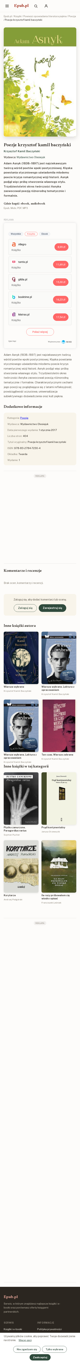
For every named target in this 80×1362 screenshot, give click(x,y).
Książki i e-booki (13, 1329)
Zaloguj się (25, 607)
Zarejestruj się (52, 607)
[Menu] (7, 6)
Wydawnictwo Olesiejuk (31, 157)
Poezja (72, 16)
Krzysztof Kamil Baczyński (22, 151)
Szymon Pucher (12, 835)
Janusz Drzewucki (50, 831)
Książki (18, 16)
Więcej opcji (25, 1340)
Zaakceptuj (40, 1357)
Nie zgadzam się (27, 1349)
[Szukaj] (35, 6)
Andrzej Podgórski (13, 899)
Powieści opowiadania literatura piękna (45, 16)
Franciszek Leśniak (51, 902)
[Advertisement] (40, 520)
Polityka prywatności (49, 1329)
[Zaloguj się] (46, 6)
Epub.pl (21, 6)
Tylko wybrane (54, 1349)
